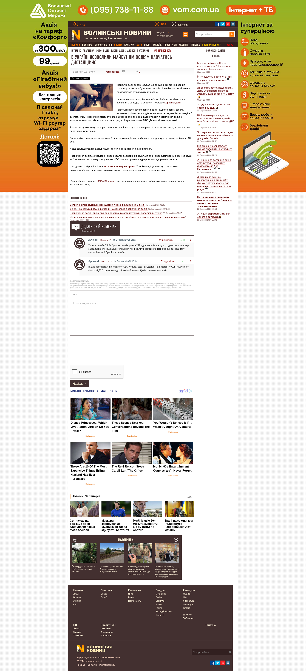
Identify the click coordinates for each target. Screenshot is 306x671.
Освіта (159, 597)
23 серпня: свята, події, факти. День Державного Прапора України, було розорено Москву (215, 90)
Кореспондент (172, 102)
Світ (75, 604)
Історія (186, 607)
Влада (104, 593)
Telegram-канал (105, 181)
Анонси (131, 51)
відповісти (167, 239)
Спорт (147, 45)
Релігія (159, 607)
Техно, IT (160, 614)
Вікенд (159, 604)
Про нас (81, 664)
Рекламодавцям (107, 664)
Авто (76, 628)
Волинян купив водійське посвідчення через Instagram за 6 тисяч (107, 204)
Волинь (77, 597)
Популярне (143, 51)
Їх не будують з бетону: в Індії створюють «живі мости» (214, 78)
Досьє (122, 51)
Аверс (230, 45)
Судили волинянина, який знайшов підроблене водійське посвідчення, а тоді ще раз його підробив (127, 217)
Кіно (185, 597)
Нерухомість (134, 600)
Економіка (101, 45)
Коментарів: (113, 71)
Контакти (92, 664)
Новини (215, 56)
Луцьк (76, 593)
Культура (129, 45)
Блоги (114, 51)
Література (188, 600)
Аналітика (88, 51)
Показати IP (105, 240)
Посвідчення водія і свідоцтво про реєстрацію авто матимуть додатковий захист (116, 212)
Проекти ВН (170, 45)
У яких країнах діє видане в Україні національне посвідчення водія (109, 208)
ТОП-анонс (188, 618)
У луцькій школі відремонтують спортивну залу (215, 106)
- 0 (190, 239)
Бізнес (131, 597)
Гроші (131, 593)
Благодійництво (164, 611)
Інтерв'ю (76, 51)
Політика (87, 45)
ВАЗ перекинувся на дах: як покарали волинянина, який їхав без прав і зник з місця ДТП (215, 118)
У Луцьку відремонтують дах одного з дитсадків (213, 215)
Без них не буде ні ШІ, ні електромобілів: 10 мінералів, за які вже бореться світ (214, 66)
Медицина (161, 593)
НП (110, 45)
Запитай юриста (162, 51)
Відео (106, 51)
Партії (104, 597)
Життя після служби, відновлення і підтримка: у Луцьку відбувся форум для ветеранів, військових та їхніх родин (214, 183)
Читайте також (78, 198)
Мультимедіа (126, 540)
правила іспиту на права (119, 166)
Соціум (160, 590)
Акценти (183, 45)
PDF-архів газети (215, 51)
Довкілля (160, 600)
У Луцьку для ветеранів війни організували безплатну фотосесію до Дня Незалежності (214, 164)
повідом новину (211, 45)
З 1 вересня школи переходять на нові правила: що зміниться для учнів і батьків (215, 135)
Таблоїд (157, 45)
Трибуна (195, 45)
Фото (99, 51)
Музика (186, 593)
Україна (77, 600)
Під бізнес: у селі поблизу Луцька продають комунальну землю (214, 149)
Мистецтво (188, 604)
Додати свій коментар (98, 226)
